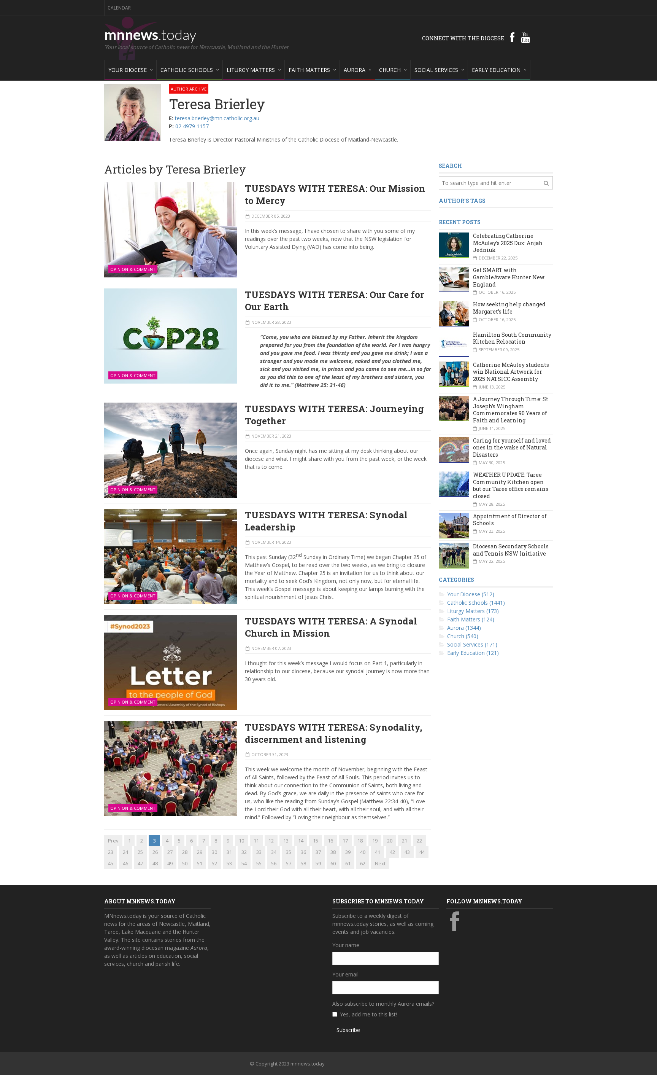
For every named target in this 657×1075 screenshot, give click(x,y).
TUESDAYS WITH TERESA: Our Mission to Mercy (335, 194)
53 (229, 863)
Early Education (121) (473, 652)
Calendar (119, 8)
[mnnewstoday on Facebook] (512, 37)
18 (360, 840)
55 (259, 863)
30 (214, 852)
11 (256, 840)
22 (419, 840)
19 (375, 840)
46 (125, 863)
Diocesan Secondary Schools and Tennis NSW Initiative (511, 550)
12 (271, 840)
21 (404, 840)
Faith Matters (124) (470, 619)
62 (362, 863)
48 (155, 863)
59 (318, 863)
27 (170, 852)
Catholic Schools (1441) (476, 602)
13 (286, 840)
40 (362, 852)
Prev (113, 840)
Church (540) (462, 636)
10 (241, 840)
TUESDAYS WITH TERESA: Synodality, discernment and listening (333, 733)
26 (155, 852)
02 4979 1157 (192, 126)
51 (199, 863)
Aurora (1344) (464, 627)
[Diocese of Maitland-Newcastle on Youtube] (525, 37)
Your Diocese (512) (470, 594)
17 (345, 840)
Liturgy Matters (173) (473, 611)
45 (110, 863)
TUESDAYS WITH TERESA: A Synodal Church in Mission (331, 627)
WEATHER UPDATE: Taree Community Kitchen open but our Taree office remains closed (510, 485)
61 (348, 863)
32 (244, 852)
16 (330, 840)
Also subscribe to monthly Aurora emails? (383, 1003)
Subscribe (348, 1030)
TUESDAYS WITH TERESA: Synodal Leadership (326, 521)
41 (377, 852)
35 (288, 852)
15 (315, 840)
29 (199, 852)
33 (259, 852)
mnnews (150, 34)
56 (273, 863)
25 (140, 852)
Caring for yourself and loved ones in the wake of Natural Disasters (512, 447)
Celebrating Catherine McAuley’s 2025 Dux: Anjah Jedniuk (508, 242)
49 (170, 863)
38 (333, 852)
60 (333, 863)
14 (300, 840)
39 (348, 852)
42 (392, 852)
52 (214, 863)
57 (288, 863)
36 (303, 852)
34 (273, 852)
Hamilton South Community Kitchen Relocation (512, 338)
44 (422, 852)
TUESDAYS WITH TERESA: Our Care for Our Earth (334, 300)
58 (303, 863)
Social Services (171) (472, 644)
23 (110, 852)
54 (244, 863)
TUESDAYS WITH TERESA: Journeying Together (334, 415)
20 (389, 840)
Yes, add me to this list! (368, 1014)
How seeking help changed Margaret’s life (509, 308)
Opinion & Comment (133, 269)
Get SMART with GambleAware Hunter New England (508, 277)
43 (407, 852)
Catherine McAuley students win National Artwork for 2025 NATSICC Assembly (511, 371)
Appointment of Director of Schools (510, 520)
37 (318, 852)
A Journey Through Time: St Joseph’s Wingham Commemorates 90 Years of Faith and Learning (510, 409)
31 (229, 852)
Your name (345, 945)
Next (380, 863)
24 (125, 852)
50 (184, 863)
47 (140, 863)
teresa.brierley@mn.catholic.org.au (217, 118)
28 (184, 852)
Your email (345, 974)
